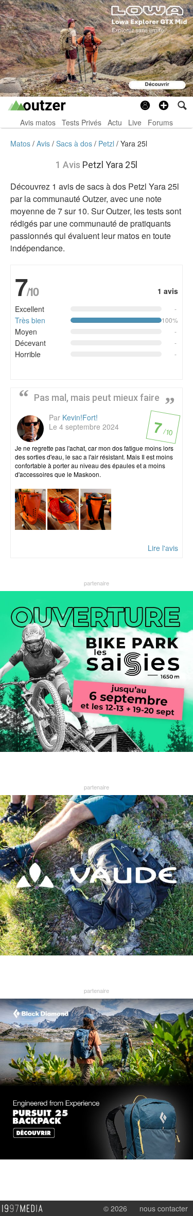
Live (135, 122)
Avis (44, 143)
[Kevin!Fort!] (30, 428)
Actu (115, 122)
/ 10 (162, 430)
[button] (163, 105)
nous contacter (163, 1208)
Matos (21, 143)
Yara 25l (133, 143)
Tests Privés (81, 122)
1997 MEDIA (25, 1209)
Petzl (107, 143)
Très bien (30, 320)
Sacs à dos (75, 143)
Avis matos (38, 122)
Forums (160, 122)
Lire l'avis (163, 548)
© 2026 (115, 1208)
